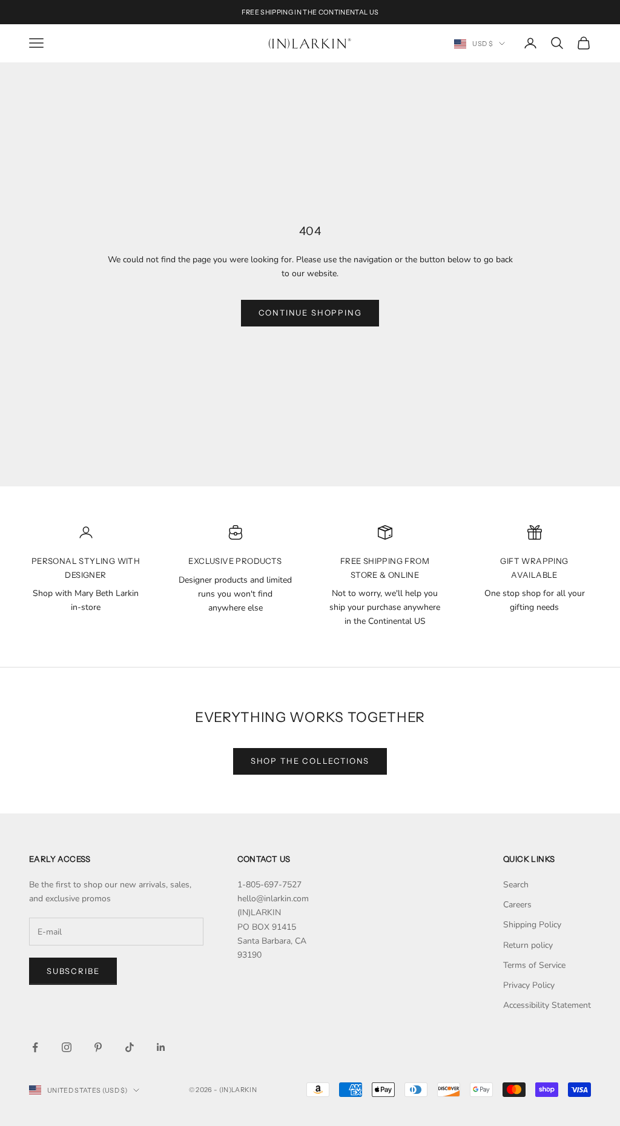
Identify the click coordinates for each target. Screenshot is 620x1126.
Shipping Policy (532, 924)
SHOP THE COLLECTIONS (310, 761)
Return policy (528, 945)
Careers (517, 904)
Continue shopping (310, 312)
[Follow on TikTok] (130, 1047)
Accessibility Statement (547, 1005)
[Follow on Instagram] (67, 1047)
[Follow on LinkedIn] (161, 1047)
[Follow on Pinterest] (98, 1047)
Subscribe (73, 971)
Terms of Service (534, 965)
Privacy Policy (529, 985)
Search (516, 884)
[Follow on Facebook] (35, 1047)
